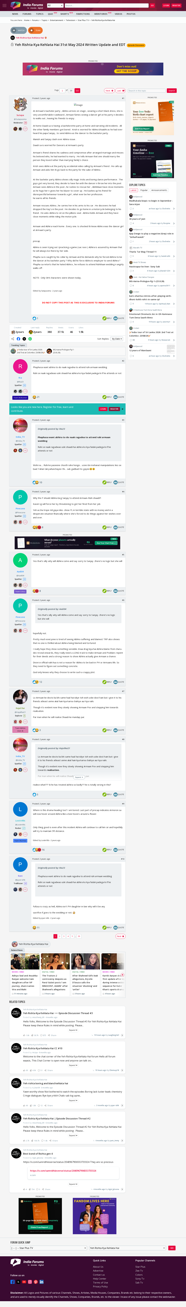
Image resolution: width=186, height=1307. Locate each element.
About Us (98, 1266)
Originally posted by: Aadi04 (52, 609)
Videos (118, 13)
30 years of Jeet (137, 219)
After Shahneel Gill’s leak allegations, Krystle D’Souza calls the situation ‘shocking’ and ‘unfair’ (85, 982)
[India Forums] (26, 5)
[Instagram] (30, 1282)
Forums (27, 13)
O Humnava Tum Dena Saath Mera (147, 310)
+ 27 (25, 129)
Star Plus (140, 1266)
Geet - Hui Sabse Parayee (143, 277)
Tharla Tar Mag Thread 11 (143, 252)
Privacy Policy (100, 1286)
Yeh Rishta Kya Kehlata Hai (30, 37)
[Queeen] (31, 332)
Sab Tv (139, 1282)
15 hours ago (99, 1035)
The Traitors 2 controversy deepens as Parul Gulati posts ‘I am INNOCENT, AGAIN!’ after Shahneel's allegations (55, 982)
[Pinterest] (36, 1282)
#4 (123, 491)
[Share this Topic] (13, 339)
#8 (123, 739)
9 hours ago (153, 340)
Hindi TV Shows (139, 262)
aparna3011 (165, 285)
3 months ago (102, 1105)
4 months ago (101, 1140)
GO (152, 5)
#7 (123, 691)
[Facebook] (12, 1282)
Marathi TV (137, 248)
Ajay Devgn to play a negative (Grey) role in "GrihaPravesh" (151, 235)
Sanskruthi (165, 256)
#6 (123, 600)
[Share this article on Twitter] (24, 339)
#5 (123, 554)
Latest (133, 190)
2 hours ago (154, 241)
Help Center (99, 1278)
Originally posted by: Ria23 (51, 428)
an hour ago (154, 208)
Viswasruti (165, 340)
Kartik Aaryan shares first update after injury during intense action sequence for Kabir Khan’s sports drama (115, 982)
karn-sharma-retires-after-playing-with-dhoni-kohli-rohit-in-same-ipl (150, 298)
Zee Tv (139, 1270)
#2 (123, 360)
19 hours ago (100, 1070)
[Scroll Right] (122, 351)
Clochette (166, 208)
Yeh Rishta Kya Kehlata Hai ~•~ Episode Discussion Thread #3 (58, 1013)
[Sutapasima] (13, 332)
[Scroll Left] (12, 351)
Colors (139, 1274)
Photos (131, 13)
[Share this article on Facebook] (18, 339)
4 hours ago (152, 285)
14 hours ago (150, 304)
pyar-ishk (115, 1105)
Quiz (50, 13)
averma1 (166, 322)
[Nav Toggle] (4, 5)
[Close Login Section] (122, 409)
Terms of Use (100, 1282)
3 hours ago (155, 223)
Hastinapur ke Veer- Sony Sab (144, 266)
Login (166, 5)
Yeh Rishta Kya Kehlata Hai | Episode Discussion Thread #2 (56, 1118)
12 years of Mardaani (140, 350)
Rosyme (166, 223)
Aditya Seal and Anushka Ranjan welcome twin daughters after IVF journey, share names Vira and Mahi (24, 982)
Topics (39, 13)
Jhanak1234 (165, 271)
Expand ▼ (73, 1030)
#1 (123, 98)
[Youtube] (24, 1282)
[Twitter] (18, 1282)
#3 (123, 420)
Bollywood (137, 196)
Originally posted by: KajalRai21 (54, 748)
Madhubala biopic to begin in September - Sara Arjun (151, 203)
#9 (123, 803)
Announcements (159, 190)
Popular (144, 190)
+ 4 (25, 522)
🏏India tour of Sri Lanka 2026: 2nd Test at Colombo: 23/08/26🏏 (151, 334)
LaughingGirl (113, 1035)
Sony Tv (139, 1278)
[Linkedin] (42, 1282)
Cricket (136, 292)
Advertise (98, 1270)
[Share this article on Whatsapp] (30, 339)
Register (176, 5)
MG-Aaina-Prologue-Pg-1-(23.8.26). (147, 281)
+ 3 (25, 722)
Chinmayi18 (114, 1070)
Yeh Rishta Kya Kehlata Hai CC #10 (42, 1048)
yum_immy (114, 1140)
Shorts (64, 13)
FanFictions (83, 13)
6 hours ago (152, 271)
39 (79, 936)
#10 (122, 859)
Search (172, 90)
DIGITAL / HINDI (48, 972)
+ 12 (25, 391)
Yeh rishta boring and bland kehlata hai (45, 1083)
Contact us (99, 1274)
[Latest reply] (122, 1035)
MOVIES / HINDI (18, 972)
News (15, 13)
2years (20, 332)
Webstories (100, 13)
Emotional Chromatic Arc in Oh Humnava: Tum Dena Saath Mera (150, 316)
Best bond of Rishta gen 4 (38, 1153)
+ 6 (25, 450)
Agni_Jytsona (113, 1189)
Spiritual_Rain (164, 304)
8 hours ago (153, 256)
